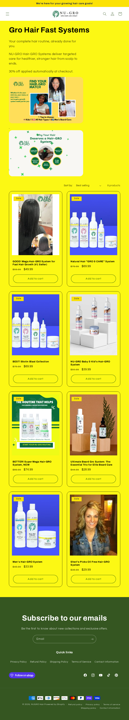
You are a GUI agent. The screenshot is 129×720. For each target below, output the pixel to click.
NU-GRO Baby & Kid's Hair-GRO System (90, 363)
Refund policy (75, 704)
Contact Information (107, 662)
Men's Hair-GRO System (27, 561)
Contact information (110, 708)
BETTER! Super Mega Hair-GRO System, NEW (32, 463)
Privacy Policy (18, 662)
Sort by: (68, 185)
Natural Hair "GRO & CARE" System (93, 261)
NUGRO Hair (37, 704)
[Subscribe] (92, 639)
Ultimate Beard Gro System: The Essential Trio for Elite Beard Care (91, 463)
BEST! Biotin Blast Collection (31, 361)
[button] (7, 14)
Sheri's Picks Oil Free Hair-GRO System (90, 563)
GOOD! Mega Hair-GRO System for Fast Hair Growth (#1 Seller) (34, 263)
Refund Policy (38, 662)
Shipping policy (88, 708)
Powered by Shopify (54, 704)
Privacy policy (93, 704)
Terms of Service (81, 662)
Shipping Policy (59, 662)
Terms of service (111, 704)
